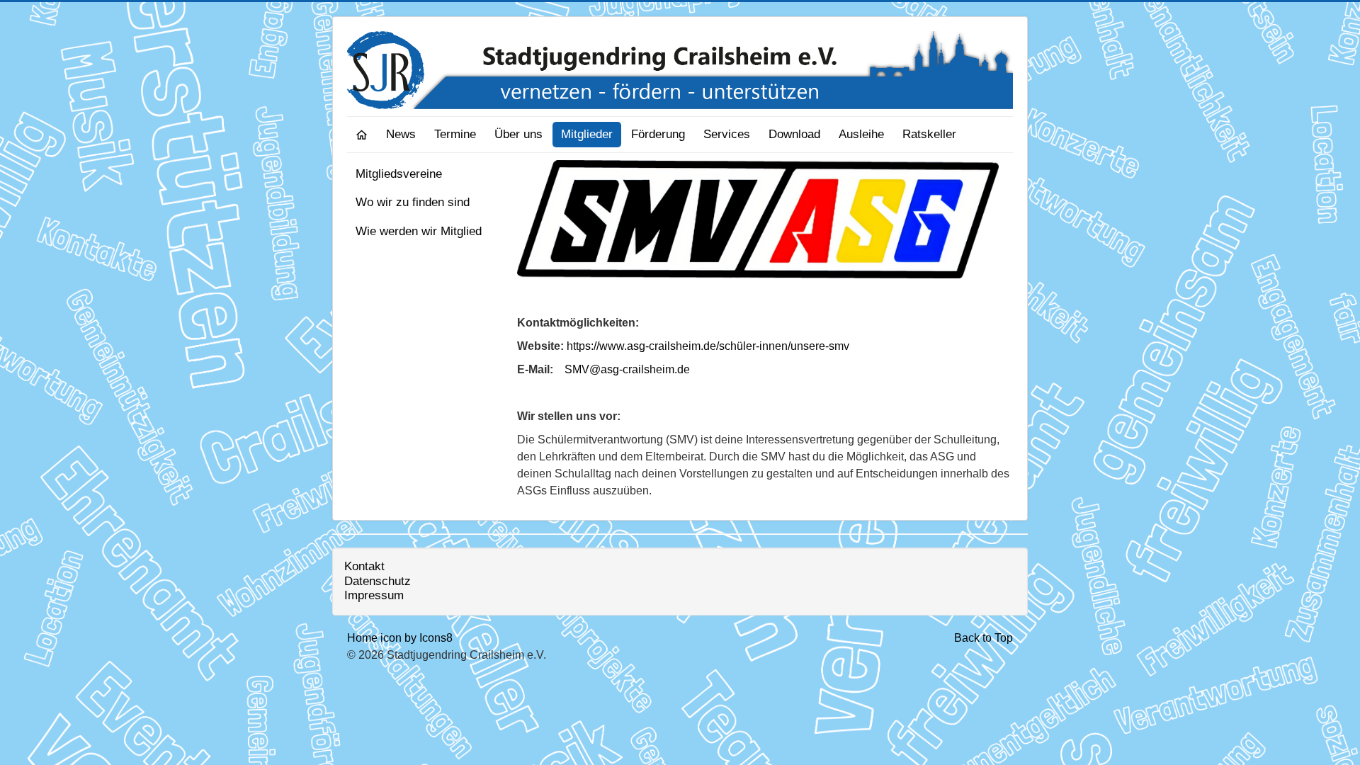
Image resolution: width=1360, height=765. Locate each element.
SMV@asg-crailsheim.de (627, 369)
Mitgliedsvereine (399, 174)
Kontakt (364, 566)
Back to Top (983, 638)
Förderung (658, 134)
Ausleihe (861, 134)
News (401, 134)
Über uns (518, 134)
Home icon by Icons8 (400, 638)
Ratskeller (929, 134)
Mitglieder (587, 134)
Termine (455, 134)
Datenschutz (377, 581)
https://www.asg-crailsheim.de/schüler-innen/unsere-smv (708, 346)
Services (726, 134)
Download (794, 134)
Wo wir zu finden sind (413, 202)
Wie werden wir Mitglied (419, 231)
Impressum (374, 595)
